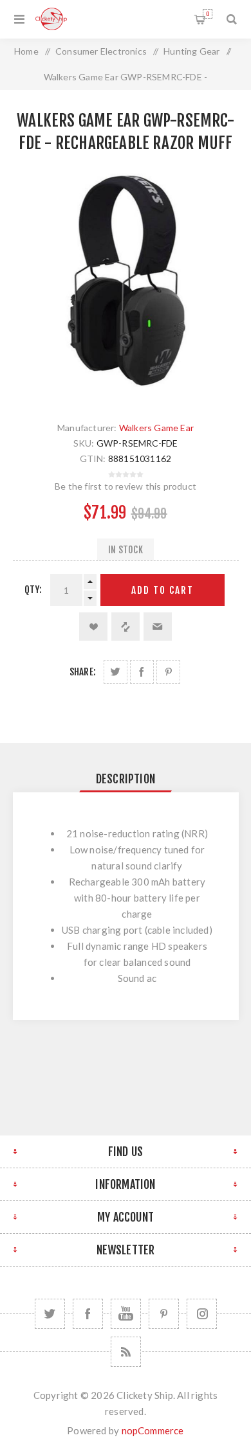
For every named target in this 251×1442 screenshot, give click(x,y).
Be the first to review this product (125, 486)
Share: (83, 672)
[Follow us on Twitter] (50, 1314)
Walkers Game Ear (156, 427)
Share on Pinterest (168, 672)
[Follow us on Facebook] (88, 1314)
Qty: (33, 589)
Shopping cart (207, 13)
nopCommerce (153, 1430)
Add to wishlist (93, 626)
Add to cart (162, 590)
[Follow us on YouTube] (126, 1314)
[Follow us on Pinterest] (164, 1314)
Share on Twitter (115, 672)
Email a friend (158, 626)
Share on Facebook (142, 672)
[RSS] (126, 1352)
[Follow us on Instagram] (202, 1314)
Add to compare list (125, 626)
